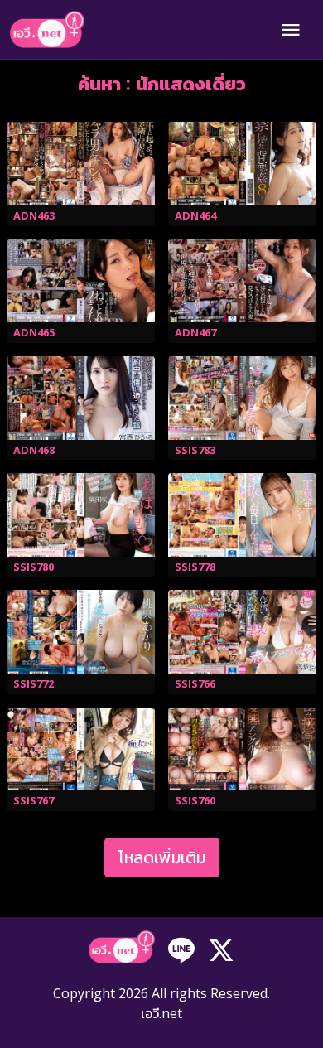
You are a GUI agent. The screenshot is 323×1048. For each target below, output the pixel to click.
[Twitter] (221, 948)
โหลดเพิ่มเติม (161, 857)
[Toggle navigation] (290, 30)
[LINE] (181, 948)
